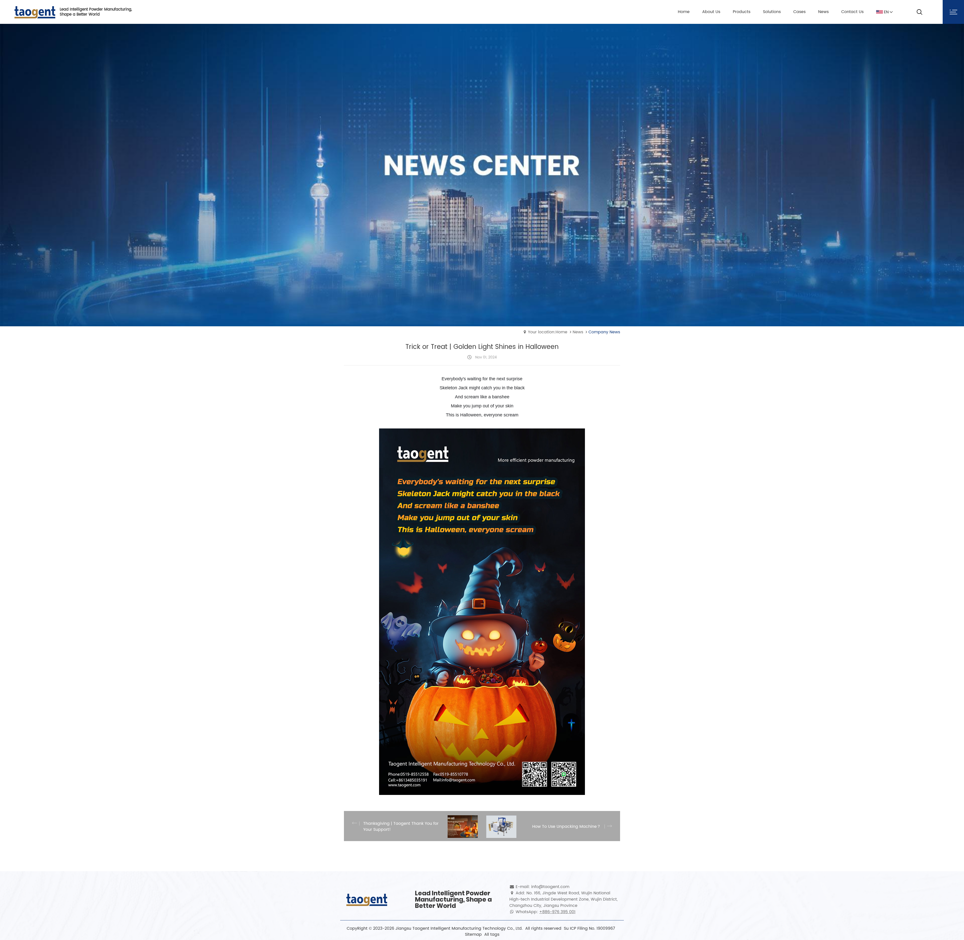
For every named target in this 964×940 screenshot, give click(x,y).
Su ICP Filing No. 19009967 (589, 928)
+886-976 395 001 (557, 912)
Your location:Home (547, 332)
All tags (491, 934)
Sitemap (473, 934)
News (578, 332)
